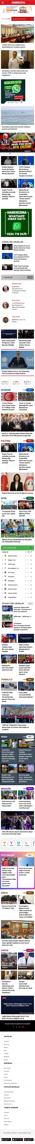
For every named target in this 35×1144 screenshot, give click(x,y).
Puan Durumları (8, 1092)
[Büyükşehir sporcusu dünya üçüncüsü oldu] (9, 659)
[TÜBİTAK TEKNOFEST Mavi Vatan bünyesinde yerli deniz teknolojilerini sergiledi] (17, 713)
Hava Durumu (8, 1104)
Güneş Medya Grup (24, 1133)
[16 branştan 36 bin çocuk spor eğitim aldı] (9, 504)
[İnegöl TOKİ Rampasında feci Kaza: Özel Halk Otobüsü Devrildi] (9, 768)
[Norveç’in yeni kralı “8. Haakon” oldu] (9, 899)
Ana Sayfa (7, 1068)
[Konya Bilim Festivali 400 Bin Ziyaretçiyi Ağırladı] (26, 686)
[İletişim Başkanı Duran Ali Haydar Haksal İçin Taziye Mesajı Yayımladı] (7, 249)
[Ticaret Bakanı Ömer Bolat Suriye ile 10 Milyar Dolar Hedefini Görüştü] (9, 396)
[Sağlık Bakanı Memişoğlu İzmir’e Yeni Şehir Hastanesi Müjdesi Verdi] (17, 1005)
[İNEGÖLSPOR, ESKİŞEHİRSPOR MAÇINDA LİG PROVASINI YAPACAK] (17, 528)
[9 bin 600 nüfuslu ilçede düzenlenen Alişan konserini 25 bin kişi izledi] (17, 820)
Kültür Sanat (7, 1121)
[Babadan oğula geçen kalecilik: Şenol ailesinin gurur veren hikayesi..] (26, 659)
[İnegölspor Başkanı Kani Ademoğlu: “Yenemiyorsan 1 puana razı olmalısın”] (7, 611)
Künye (6, 1074)
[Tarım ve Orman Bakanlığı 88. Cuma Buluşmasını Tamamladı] (26, 396)
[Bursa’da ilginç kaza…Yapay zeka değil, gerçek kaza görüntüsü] (26, 768)
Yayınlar (6, 1095)
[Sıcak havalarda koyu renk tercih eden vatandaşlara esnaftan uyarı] (26, 794)
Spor (5, 1050)
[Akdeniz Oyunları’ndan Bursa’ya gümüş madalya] (9, 638)
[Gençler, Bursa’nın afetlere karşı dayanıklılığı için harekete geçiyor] (17, 33)
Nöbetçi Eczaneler (9, 1101)
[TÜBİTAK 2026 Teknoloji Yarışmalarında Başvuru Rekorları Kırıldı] (9, 686)
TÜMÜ (30, 277)
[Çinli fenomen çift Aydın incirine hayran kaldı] (9, 794)
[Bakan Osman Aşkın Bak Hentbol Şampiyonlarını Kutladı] (26, 638)
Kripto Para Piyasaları (10, 1083)
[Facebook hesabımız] (13, 1027)
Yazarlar (6, 1071)
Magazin (6, 1056)
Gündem (6, 1041)
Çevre (5, 1115)
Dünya (6, 1059)
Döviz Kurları (7, 1080)
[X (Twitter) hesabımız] (16, 1027)
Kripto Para (7, 1098)
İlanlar (6, 1047)
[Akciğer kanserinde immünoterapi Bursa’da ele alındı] (26, 975)
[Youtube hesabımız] (23, 1027)
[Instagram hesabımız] (19, 1027)
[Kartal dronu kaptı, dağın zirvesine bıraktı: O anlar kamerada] (26, 861)
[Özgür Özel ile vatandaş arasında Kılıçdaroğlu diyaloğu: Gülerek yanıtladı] (7, 269)
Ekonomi (6, 1044)
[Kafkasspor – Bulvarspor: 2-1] (7, 620)
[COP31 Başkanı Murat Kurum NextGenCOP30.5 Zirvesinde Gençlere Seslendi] (7, 258)
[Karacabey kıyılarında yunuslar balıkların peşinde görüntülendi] (17, 115)
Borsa (5, 1077)
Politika (6, 1053)
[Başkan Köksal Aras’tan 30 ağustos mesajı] (17, 481)
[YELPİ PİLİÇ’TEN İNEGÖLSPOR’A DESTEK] (26, 504)
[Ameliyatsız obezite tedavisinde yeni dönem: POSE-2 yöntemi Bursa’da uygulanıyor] (17, 59)
